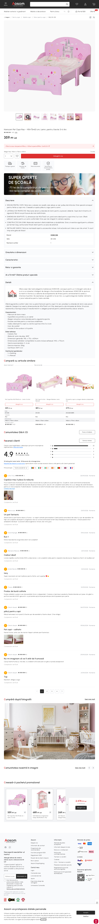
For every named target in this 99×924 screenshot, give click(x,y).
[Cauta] (67, 4)
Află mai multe (18, 447)
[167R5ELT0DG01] (19, 735)
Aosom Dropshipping (37, 863)
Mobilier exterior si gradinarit (15, 11)
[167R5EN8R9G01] (32, 744)
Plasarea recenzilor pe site (63, 865)
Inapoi (7, 17)
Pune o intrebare (87, 432)
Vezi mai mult (90, 699)
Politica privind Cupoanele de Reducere (62, 872)
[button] (49, 200)
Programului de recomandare (36, 849)
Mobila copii (27, 17)
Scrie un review (87, 440)
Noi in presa (35, 861)
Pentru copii (16, 17)
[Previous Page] (37, 691)
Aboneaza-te (21, 876)
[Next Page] (62, 691)
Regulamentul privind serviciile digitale (61, 868)
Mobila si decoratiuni (38, 11)
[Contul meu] (85, 4)
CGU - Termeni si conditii (62, 862)
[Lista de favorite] (77, 4)
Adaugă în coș (58, 156)
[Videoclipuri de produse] (28, 117)
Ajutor (33, 878)
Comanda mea (36, 873)
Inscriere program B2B (38, 852)
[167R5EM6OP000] (58, 740)
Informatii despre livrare (62, 847)
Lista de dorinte (36, 876)
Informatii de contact (38, 845)
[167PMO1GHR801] (85, 714)
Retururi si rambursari (61, 850)
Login (32, 870)
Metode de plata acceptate (59, 843)
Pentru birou (54, 11)
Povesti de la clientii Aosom (40, 858)
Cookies (56, 859)
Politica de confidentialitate (16, 889)
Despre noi (34, 843)
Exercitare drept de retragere (37, 882)
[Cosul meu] (94, 4)
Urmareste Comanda (38, 885)
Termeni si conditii (60, 857)
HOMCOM (54, 235)
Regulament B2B (36, 855)
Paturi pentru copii (40, 17)
